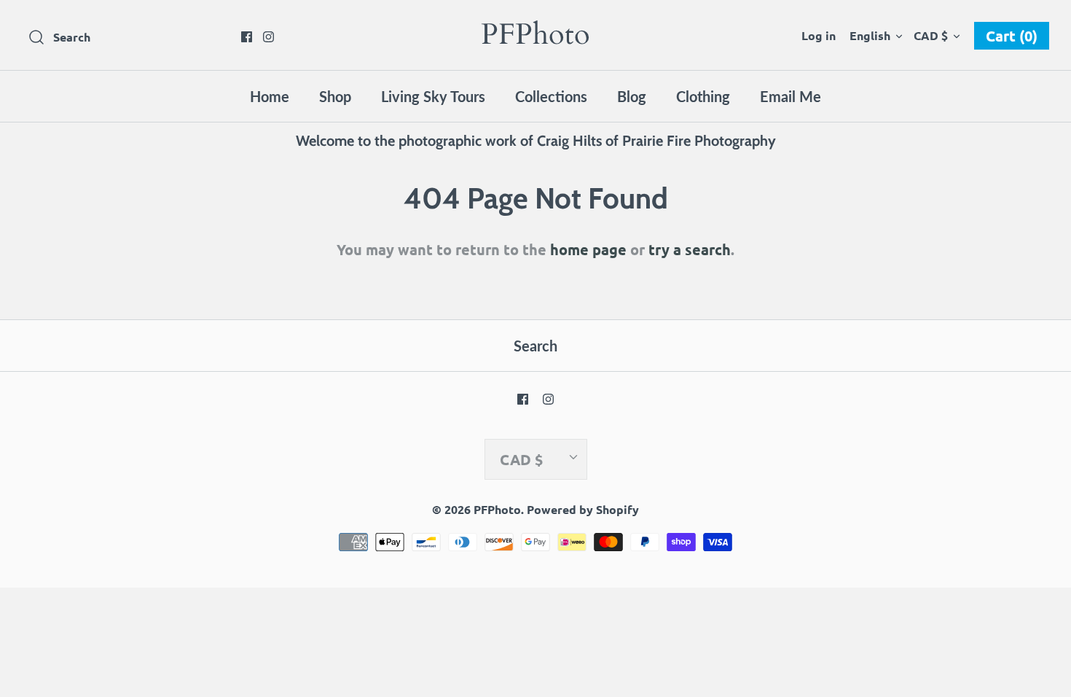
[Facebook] (246, 36)
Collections (551, 96)
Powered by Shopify (583, 509)
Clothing (703, 96)
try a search (689, 249)
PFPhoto (497, 509)
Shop (335, 96)
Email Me (790, 96)
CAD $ (931, 35)
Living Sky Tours (433, 96)
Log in (818, 35)
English (870, 35)
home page (588, 249)
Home (269, 96)
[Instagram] (268, 36)
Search (535, 345)
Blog (631, 96)
